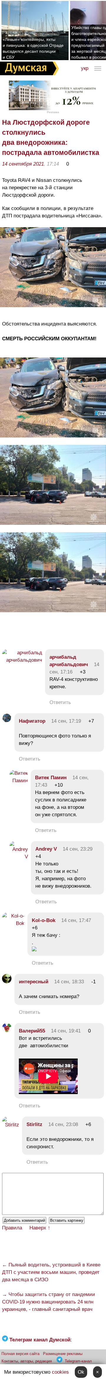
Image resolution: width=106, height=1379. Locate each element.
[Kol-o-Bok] (13, 923)
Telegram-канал (78, 1361)
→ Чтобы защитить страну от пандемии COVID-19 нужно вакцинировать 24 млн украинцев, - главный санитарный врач (48, 1302)
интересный (33, 981)
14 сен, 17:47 (76, 920)
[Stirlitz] (10, 1124)
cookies (60, 1372)
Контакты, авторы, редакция (26, 1361)
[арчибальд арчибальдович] (22, 660)
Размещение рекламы (62, 1353)
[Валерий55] (6, 1031)
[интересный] (6, 981)
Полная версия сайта (20, 1353)
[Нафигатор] (6, 721)
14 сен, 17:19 (66, 721)
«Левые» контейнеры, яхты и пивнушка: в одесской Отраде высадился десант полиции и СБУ (33, 48)
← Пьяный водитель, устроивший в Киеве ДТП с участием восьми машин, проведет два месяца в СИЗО (51, 1272)
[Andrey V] (18, 856)
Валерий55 (32, 1031)
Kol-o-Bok (43, 920)
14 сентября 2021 (23, 164)
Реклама (53, 112)
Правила (12, 1228)
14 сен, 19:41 (66, 1031)
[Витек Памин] (18, 780)
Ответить (60, 702)
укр (84, 68)
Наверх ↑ (39, 1228)
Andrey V (46, 849)
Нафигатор (32, 721)
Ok (81, 1372)
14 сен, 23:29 (77, 849)
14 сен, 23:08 (63, 1124)
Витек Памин (51, 777)
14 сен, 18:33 (69, 981)
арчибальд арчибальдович (68, 660)
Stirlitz (34, 1124)
